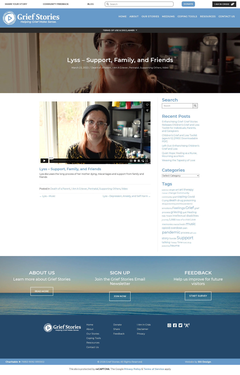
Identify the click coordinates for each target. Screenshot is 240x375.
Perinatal (134, 67)
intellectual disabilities (185, 215)
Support (185, 237)
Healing (192, 212)
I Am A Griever (120, 67)
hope (169, 216)
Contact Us (92, 347)
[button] (120, 296)
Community (183, 193)
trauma (174, 245)
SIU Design (204, 362)
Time (180, 242)
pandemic (171, 232)
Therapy (174, 243)
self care (193, 233)
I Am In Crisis (144, 324)
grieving (176, 212)
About (89, 329)
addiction (165, 190)
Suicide (172, 238)
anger (172, 190)
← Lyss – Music (47, 196)
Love (193, 219)
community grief (169, 197)
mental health (179, 224)
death (173, 200)
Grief (190, 208)
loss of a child (183, 219)
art (177, 189)
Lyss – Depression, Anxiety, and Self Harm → (127, 196)
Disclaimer (142, 329)
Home (89, 324)
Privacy (141, 333)
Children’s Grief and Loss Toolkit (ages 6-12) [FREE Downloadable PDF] (180, 138)
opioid (166, 227)
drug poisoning (186, 200)
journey (165, 220)
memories (167, 224)
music (191, 224)
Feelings (178, 208)
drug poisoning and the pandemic (177, 204)
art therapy (186, 189)
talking (166, 242)
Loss (172, 219)
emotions (167, 208)
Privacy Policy (132, 369)
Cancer (165, 193)
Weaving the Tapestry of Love (178, 160)
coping (182, 196)
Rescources (92, 342)
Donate (117, 324)
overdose (176, 227)
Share (116, 329)
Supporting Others (150, 67)
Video (165, 67)
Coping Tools (93, 338)
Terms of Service (153, 369)
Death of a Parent (101, 67)
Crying (165, 200)
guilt (185, 212)
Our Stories (92, 333)
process (185, 232)
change (172, 193)
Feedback (118, 333)
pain (185, 228)
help (164, 216)
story (165, 238)
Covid (191, 196)
